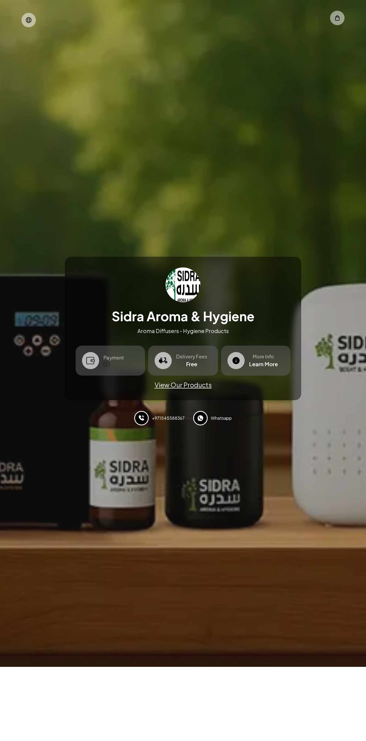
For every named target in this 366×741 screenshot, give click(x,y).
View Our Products (183, 385)
